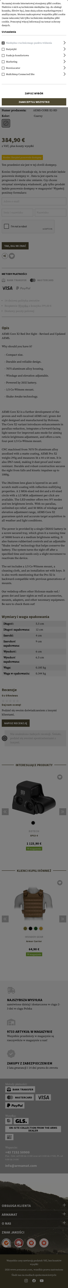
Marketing (11, 61)
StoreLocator (13, 68)
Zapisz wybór (34, 93)
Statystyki (11, 49)
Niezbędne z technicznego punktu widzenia (29, 43)
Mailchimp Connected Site (20, 74)
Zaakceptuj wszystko (34, 102)
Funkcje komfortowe (17, 55)
